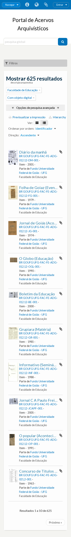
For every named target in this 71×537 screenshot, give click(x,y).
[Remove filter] (39, 90)
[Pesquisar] (62, 41)
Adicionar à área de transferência (61, 152)
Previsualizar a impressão (28, 117)
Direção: (13, 135)
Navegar (10, 4)
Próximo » (55, 522)
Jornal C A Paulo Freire (38, 400)
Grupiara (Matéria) (35, 329)
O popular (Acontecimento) (42, 435)
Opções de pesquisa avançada (35, 107)
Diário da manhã (33, 152)
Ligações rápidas (27, 4)
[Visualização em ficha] (37, 123)
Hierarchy (59, 117)
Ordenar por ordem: (21, 128)
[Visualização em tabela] (44, 123)
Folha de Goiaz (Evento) (39, 187)
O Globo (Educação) (36, 258)
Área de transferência (46, 4)
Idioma (36, 4)
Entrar (59, 4)
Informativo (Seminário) (39, 364)
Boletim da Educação (37, 294)
